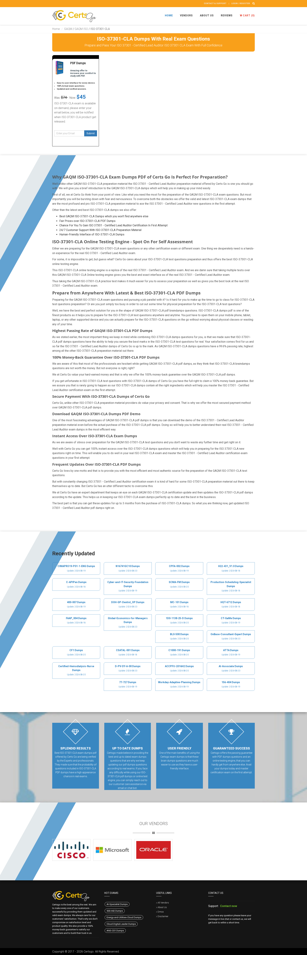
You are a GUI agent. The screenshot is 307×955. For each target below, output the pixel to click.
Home (169, 15)
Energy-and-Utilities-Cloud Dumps (124, 917)
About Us (207, 15)
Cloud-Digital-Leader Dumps (121, 924)
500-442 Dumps (115, 910)
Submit (91, 133)
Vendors (186, 15)
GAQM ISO (81, 29)
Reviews (227, 15)
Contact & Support (215, 3)
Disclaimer (163, 916)
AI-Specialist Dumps (117, 904)
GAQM (68, 29)
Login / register (240, 3)
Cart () (248, 15)
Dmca (161, 911)
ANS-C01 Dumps (115, 930)
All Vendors (163, 902)
